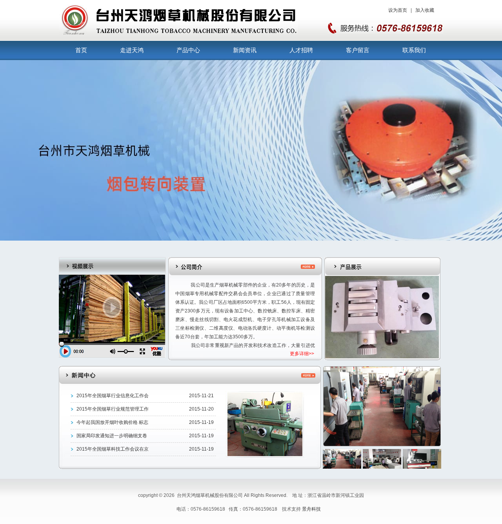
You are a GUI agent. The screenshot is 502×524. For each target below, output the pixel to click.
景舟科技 (311, 509)
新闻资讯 (244, 50)
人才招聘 (301, 50)
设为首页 (397, 10)
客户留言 (357, 50)
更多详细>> (302, 353)
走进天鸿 (132, 50)
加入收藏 (424, 10)
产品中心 (188, 50)
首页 (81, 50)
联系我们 (414, 50)
